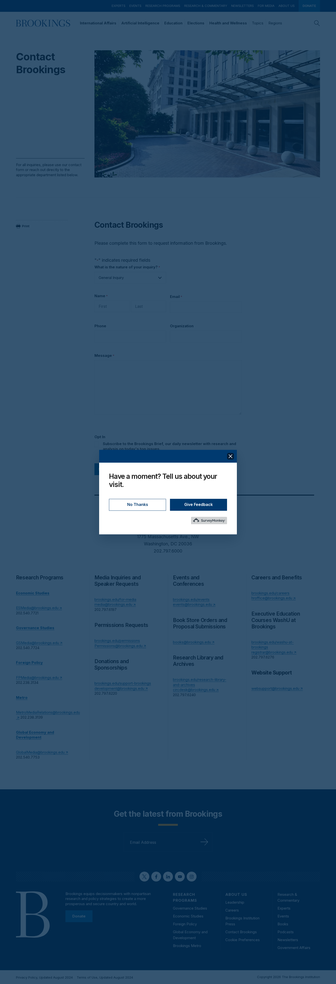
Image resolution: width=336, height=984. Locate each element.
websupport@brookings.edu (275, 688)
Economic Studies (188, 916)
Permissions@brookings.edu (118, 645)
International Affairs (98, 23)
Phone (100, 326)
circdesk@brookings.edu (194, 689)
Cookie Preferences (242, 939)
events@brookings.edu (192, 604)
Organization (182, 326)
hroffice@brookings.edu (271, 598)
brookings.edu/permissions (117, 640)
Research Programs (162, 6)
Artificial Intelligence (140, 23)
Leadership (234, 902)
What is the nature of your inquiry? (127, 267)
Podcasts (285, 932)
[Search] (317, 23)
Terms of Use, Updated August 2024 (105, 977)
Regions (275, 23)
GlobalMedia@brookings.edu (40, 752)
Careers (232, 910)
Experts (118, 6)
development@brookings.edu (119, 688)
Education (173, 23)
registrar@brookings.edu (272, 652)
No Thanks (137, 504)
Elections (195, 23)
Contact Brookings (241, 932)
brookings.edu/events (191, 599)
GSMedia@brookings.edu (37, 642)
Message (104, 355)
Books (282, 924)
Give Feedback (198, 504)
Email (176, 296)
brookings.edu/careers (270, 593)
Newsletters (242, 6)
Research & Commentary (205, 6)
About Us (286, 6)
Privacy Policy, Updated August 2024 (44, 977)
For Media (266, 6)
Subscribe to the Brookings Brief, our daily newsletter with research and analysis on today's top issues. (169, 446)
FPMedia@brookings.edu (37, 677)
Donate (309, 6)
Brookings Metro (187, 945)
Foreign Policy (185, 924)
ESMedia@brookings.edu (37, 607)
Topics (257, 23)
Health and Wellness (228, 23)
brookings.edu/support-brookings (122, 683)
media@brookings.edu (113, 604)
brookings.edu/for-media (115, 599)
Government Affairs (293, 947)
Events (135, 6)
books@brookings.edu (192, 642)
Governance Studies (190, 908)
